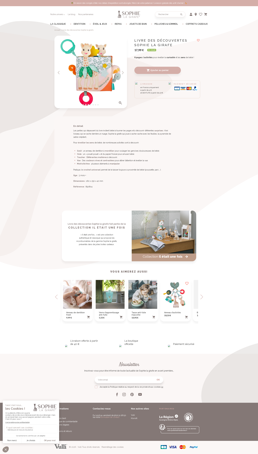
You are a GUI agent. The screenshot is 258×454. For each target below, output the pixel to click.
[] (181, 14)
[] (122, 73)
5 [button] (93, 104)
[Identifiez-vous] (191, 14)
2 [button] (86, 104)
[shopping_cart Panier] (206, 14)
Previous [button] (56, 297)
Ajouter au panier (158, 70)
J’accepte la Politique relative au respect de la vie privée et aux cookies (131, 387)
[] (58, 73)
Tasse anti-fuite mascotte (139, 313)
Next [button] (201, 297)
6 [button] (95, 104)
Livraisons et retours (63, 431)
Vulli (133, 415)
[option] (90, 72)
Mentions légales (61, 425)
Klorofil (134, 418)
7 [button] (98, 104)
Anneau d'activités (172, 312)
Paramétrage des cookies (113, 447)
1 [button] (83, 104)
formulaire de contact (110, 417)
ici (162, 387)
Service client (60, 418)
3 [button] (88, 104)
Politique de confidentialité (65, 421)
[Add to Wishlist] (89, 283)
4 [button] (90, 104)
